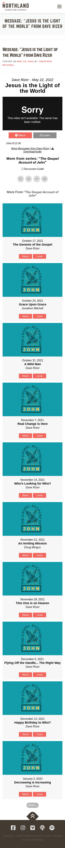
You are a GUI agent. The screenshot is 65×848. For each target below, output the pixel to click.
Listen (46, 135)
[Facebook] (13, 827)
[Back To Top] (32, 816)
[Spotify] (52, 827)
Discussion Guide (34, 168)
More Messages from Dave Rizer (30, 148)
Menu (59, 6)
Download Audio (32, 151)
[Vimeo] (32, 827)
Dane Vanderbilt (34, 839)
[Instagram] (22, 827)
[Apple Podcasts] (42, 827)
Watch (21, 135)
